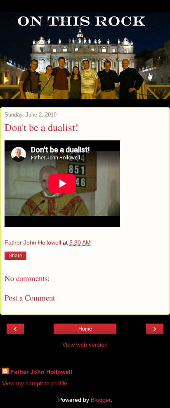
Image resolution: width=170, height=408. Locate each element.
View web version (85, 344)
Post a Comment (30, 297)
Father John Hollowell (41, 371)
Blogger (101, 399)
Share (15, 256)
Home (85, 329)
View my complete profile (34, 383)
